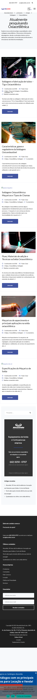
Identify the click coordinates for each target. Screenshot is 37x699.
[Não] (35, 692)
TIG (12, 92)
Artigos (6, 91)
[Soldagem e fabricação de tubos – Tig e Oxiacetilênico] (18, 67)
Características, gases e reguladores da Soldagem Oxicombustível (14, 149)
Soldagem (7, 92)
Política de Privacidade (9, 580)
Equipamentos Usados (18, 642)
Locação (5, 577)
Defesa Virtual (18, 637)
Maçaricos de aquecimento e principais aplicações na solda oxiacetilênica (16, 323)
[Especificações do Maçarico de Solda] (7, 363)
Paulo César (24, 89)
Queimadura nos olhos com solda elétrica (18, 496)
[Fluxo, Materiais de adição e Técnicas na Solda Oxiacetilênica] (18, 242)
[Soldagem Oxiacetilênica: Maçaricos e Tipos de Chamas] (7, 187)
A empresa (6, 569)
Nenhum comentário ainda (11, 94)
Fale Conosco (7, 574)
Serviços (5, 583)
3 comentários (30, 202)
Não (13, 696)
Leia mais (10, 111)
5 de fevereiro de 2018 (10, 89)
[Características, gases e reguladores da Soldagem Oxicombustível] (18, 132)
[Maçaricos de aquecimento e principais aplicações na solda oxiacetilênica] (18, 306)
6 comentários (30, 333)
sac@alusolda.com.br (24, 3)
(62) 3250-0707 (13, 3)
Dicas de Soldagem (14, 91)
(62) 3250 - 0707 (18, 461)
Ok (8, 696)
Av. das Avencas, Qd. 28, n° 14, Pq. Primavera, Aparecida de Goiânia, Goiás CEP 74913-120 (18, 631)
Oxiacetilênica (24, 91)
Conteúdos (6, 572)
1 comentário (29, 159)
